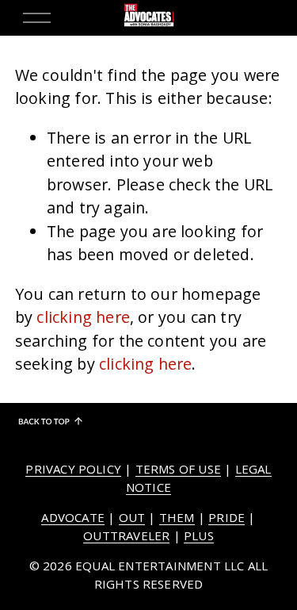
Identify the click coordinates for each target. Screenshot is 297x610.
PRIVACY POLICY (73, 469)
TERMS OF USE (178, 469)
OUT (132, 517)
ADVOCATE (73, 517)
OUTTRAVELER (126, 535)
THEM (177, 517)
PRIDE (226, 517)
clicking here (83, 317)
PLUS (199, 535)
